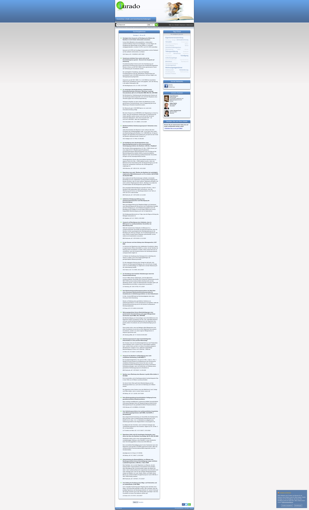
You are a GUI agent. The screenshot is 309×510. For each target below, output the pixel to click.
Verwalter (168, 42)
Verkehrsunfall (169, 70)
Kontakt (177, 24)
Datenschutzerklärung (287, 502)
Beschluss (168, 61)
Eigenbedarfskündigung (171, 63)
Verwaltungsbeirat (170, 71)
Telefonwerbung (184, 71)
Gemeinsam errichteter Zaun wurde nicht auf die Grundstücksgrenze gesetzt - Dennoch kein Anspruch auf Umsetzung (138, 60)
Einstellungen (298, 505)
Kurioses (167, 73)
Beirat (186, 45)
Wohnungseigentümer (173, 68)
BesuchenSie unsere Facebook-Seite (172, 86)
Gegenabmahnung (184, 59)
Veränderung (183, 70)
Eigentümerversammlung (174, 38)
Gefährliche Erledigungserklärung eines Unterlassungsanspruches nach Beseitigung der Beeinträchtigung (136, 200)
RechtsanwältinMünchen (175, 112)
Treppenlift (168, 53)
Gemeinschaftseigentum (173, 47)
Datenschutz (190, 24)
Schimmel (185, 51)
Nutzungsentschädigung (171, 43)
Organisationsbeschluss (171, 59)
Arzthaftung (185, 53)
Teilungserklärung (171, 51)
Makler (186, 43)
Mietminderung (169, 49)
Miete (178, 49)
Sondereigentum (170, 65)
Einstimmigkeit (184, 42)
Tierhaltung (168, 40)
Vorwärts (141, 502)
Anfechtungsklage (171, 58)
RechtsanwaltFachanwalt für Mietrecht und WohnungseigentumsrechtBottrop (176, 98)
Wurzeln (186, 49)
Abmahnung (176, 53)
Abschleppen (168, 55)
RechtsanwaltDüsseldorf (173, 104)
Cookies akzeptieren (287, 505)
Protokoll (173, 73)
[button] (183, 504)
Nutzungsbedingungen (179, 508)
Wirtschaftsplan (169, 45)
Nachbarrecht (184, 61)
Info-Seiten (187, 508)
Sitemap (191, 508)
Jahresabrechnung (182, 40)
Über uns (171, 24)
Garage (174, 40)
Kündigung (184, 55)
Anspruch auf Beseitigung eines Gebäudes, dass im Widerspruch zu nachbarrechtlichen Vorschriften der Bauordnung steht (137, 224)
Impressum (182, 24)
